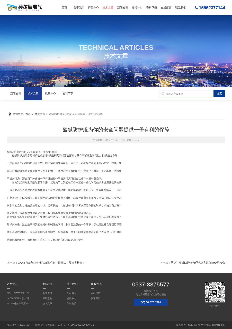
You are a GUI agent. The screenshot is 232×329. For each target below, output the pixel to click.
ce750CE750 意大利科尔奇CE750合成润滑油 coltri (19, 298)
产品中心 (93, 7)
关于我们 (79, 7)
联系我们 (180, 7)
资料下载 (151, 7)
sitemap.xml (218, 324)
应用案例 (47, 298)
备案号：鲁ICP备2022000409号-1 (76, 324)
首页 (64, 7)
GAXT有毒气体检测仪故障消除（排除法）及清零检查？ (51, 262)
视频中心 (137, 7)
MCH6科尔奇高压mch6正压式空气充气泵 (19, 303)
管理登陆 (206, 324)
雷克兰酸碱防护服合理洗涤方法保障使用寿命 (198, 262)
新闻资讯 (122, 7)
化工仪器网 (194, 324)
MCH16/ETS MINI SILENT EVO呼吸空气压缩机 (19, 293)
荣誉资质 (71, 303)
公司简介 (71, 293)
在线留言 (166, 7)
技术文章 (108, 7)
